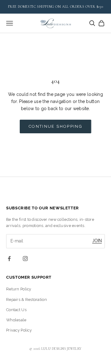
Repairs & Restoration (26, 299)
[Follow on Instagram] (25, 258)
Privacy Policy (19, 330)
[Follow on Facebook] (9, 258)
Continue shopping (55, 126)
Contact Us (16, 309)
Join (97, 240)
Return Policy (18, 289)
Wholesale (16, 320)
